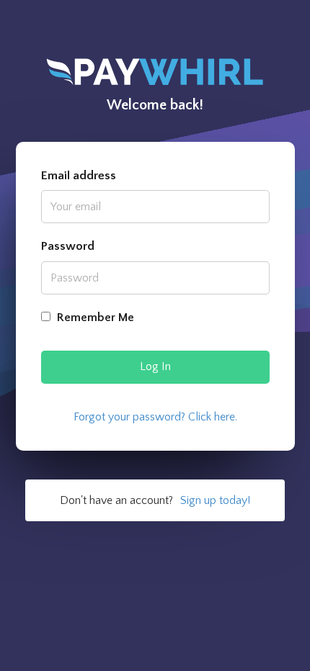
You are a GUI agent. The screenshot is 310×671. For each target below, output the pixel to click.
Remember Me (94, 317)
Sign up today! (215, 500)
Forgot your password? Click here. (155, 416)
